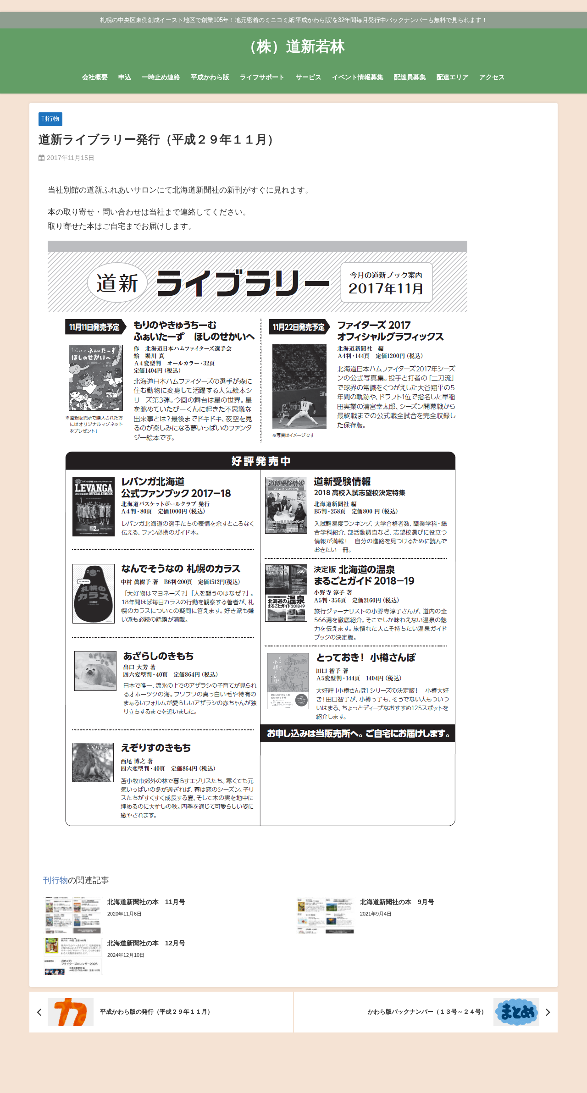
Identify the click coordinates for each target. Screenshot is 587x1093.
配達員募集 (410, 77)
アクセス (492, 77)
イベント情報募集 (357, 77)
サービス (308, 77)
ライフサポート (262, 77)
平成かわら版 (210, 77)
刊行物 (50, 118)
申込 (124, 77)
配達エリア (453, 77)
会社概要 (95, 77)
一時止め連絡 (161, 77)
